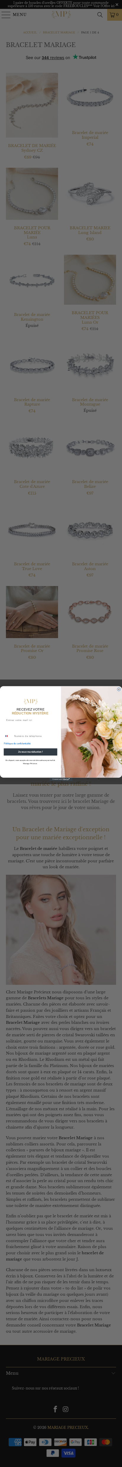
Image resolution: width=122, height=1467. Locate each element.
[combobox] (8, 736)
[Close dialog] (119, 689)
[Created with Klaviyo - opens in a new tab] (61, 779)
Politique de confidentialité (17, 743)
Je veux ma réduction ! (30, 752)
